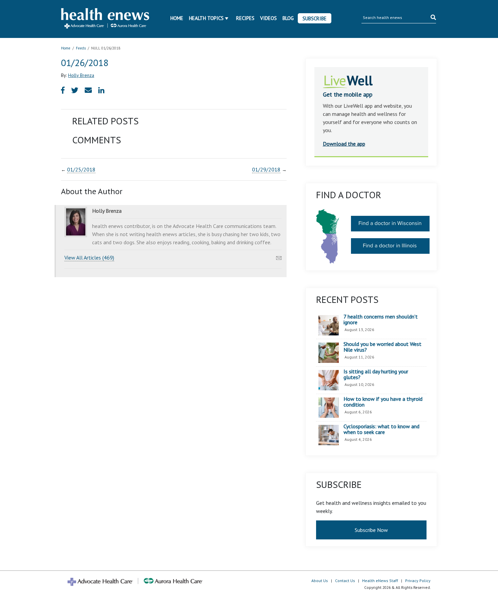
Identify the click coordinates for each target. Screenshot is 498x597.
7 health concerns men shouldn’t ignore (381, 320)
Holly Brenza (81, 75)
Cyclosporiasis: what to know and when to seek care (381, 429)
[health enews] (105, 19)
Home (176, 18)
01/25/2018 (81, 169)
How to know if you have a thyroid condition (383, 402)
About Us (319, 580)
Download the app (344, 143)
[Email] (279, 256)
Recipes (245, 18)
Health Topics (206, 18)
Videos (268, 18)
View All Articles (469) (89, 257)
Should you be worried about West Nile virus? (382, 347)
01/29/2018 (266, 169)
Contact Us (345, 580)
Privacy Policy (418, 580)
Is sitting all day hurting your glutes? (376, 374)
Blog (288, 18)
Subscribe (315, 18)
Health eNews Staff (380, 580)
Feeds (81, 48)
